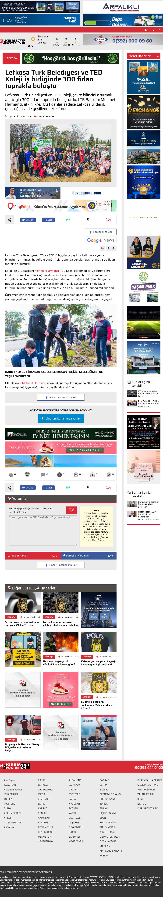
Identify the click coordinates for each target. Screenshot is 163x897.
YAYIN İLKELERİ (145, 794)
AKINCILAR (44, 818)
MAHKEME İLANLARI (111, 851)
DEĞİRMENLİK (45, 827)
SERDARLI (74, 837)
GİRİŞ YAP (71, 510)
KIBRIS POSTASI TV (147, 808)
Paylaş (49, 220)
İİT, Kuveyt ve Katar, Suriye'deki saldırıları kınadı (148, 394)
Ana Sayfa (9, 780)
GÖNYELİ (42, 813)
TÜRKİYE (8, 799)
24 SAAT (104, 780)
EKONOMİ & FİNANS (110, 794)
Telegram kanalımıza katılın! (62, 418)
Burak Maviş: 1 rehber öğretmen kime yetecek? (148, 504)
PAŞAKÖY (74, 822)
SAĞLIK (104, 789)
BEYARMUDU (76, 827)
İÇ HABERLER (11, 794)
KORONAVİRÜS (108, 822)
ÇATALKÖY (74, 785)
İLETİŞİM (142, 804)
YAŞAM (104, 855)
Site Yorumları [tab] (19, 555)
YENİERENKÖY (45, 841)
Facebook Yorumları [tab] (77, 555)
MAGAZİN (105, 846)
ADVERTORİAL (107, 832)
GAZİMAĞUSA (45, 789)
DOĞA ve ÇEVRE (108, 841)
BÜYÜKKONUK (45, 832)
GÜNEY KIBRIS (107, 827)
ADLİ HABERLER (12, 813)
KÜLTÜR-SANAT (108, 799)
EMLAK (103, 808)
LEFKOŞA (11, 58)
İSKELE (41, 794)
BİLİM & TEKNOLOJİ (110, 837)
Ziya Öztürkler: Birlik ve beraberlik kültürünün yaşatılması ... (149, 403)
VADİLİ (72, 813)
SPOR (103, 818)
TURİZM (104, 804)
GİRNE (41, 780)
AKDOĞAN (74, 804)
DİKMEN (73, 789)
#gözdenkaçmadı (13, 789)
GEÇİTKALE (74, 818)
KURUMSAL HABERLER (149, 780)
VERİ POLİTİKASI (146, 789)
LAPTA (72, 799)
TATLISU (73, 808)
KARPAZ (42, 808)
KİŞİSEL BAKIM (108, 813)
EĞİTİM (103, 785)
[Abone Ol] (101, 240)
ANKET (7, 818)
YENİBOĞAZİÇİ (76, 841)
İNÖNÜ (72, 832)
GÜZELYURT (44, 799)
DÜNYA (8, 808)
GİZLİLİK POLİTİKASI (148, 785)
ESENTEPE (74, 794)
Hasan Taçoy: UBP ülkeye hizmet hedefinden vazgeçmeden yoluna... (149, 515)
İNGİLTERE (9, 804)
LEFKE (41, 804)
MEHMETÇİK (44, 837)
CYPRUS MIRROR (13, 822)
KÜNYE (141, 799)
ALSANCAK (75, 780)
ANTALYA (9, 827)
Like (29, 220)
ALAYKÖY (43, 822)
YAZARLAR (10, 785)
